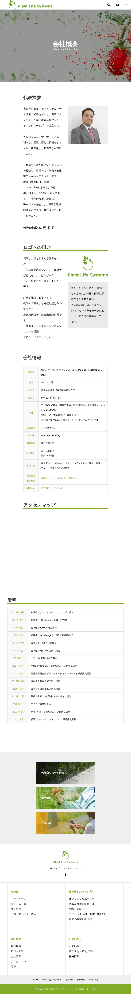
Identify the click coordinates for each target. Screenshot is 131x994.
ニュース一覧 (18, 904)
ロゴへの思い (18, 951)
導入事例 (16, 909)
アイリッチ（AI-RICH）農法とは (88, 914)
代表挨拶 (16, 946)
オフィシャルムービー (82, 898)
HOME (35, 979)
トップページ (18, 898)
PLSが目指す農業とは (81, 904)
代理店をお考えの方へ (82, 951)
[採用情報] (65, 807)
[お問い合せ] (65, 833)
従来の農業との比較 (80, 919)
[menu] (117, 5)
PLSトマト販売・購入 (23, 914)
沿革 (13, 966)
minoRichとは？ (78, 909)
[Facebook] (65, 874)
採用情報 (74, 956)
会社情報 (16, 956)
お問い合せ (75, 946)
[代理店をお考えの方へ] (65, 782)
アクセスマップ (20, 961)
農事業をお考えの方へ (52, 979)
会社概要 (81, 979)
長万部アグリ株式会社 (52, 488)
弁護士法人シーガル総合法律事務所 (59, 478)
